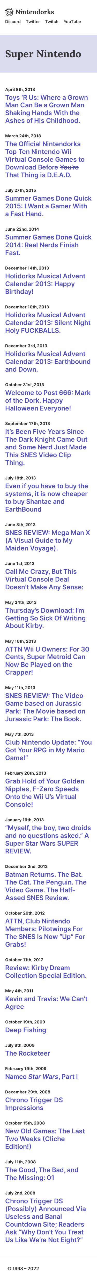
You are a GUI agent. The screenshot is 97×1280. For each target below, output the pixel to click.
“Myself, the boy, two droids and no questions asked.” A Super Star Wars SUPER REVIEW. (48, 839)
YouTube (72, 21)
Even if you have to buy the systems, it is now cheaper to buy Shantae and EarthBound (46, 497)
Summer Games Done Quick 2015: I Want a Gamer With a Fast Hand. (48, 206)
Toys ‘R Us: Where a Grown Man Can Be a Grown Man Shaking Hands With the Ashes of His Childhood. (46, 109)
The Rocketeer (27, 1053)
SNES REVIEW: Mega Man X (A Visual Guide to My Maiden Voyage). (47, 540)
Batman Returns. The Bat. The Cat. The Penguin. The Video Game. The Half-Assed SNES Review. (46, 886)
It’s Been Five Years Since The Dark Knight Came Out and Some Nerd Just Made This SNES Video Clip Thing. (46, 447)
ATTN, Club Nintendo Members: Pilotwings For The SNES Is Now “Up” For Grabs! (45, 932)
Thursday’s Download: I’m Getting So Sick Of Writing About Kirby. (45, 618)
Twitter (33, 21)
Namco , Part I (41, 1076)
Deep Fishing (25, 1030)
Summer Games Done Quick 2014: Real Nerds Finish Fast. (48, 245)
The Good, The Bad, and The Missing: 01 (42, 1174)
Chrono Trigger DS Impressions (34, 1104)
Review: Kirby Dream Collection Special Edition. (46, 971)
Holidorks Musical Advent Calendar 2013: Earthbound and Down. (48, 361)
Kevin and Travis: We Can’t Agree (46, 1002)
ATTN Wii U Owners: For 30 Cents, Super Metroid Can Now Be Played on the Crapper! (47, 660)
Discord (13, 21)
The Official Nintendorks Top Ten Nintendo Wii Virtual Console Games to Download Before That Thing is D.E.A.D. (45, 159)
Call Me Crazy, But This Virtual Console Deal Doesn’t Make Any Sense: (44, 579)
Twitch (51, 21)
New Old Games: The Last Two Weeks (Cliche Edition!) (45, 1138)
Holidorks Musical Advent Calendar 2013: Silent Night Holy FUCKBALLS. (48, 322)
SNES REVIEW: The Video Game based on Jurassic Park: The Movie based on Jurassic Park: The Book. (45, 707)
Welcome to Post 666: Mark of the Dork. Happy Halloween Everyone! (48, 400)
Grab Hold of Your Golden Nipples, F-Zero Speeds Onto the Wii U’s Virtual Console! (44, 792)
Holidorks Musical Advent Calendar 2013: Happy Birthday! (45, 283)
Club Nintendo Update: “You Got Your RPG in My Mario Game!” (48, 750)
